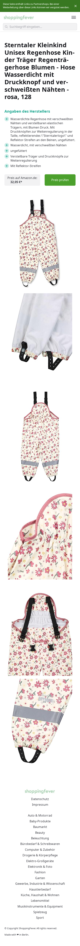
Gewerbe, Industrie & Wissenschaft (40, 884)
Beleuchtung (40, 838)
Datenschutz (40, 799)
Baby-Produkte (40, 821)
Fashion (40, 872)
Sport (40, 918)
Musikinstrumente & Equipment (40, 906)
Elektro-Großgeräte (40, 861)
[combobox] (40, 26)
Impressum (40, 805)
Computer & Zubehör (40, 850)
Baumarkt (40, 827)
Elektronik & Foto (40, 867)
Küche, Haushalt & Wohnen (40, 895)
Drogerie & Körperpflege (40, 855)
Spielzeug (40, 912)
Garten (40, 878)
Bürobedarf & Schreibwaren (40, 844)
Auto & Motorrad (40, 815)
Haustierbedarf (40, 889)
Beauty (40, 833)
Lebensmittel (40, 901)
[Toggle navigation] (73, 17)
